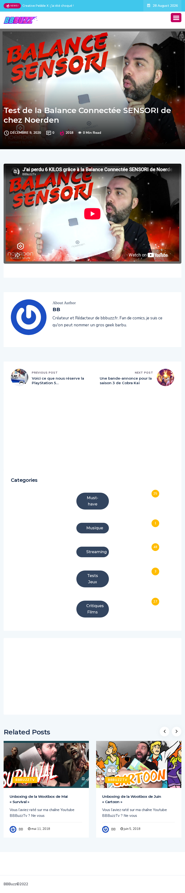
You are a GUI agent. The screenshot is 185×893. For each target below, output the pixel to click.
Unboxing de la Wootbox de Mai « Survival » (39, 799)
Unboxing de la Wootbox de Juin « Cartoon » (131, 799)
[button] (176, 17)
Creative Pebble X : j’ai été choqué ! (48, 5)
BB (21, 829)
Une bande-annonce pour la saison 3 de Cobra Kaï (126, 380)
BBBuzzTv (24, 780)
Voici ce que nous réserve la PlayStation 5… (58, 380)
